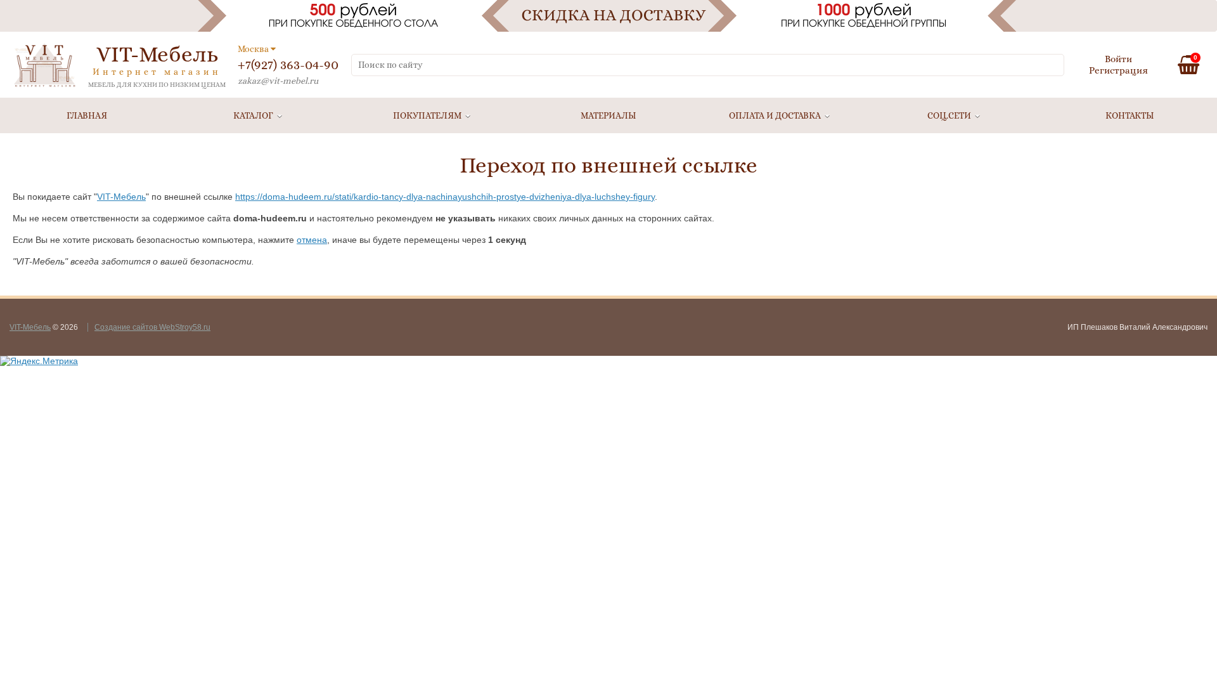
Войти (1118, 59)
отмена (312, 240)
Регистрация (1118, 70)
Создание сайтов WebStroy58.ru (152, 327)
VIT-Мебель (121, 197)
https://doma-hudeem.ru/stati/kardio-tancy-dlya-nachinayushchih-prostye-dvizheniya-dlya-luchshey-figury (445, 197)
